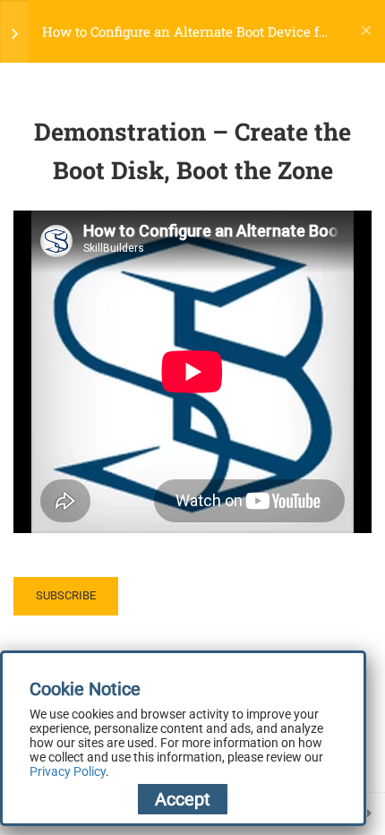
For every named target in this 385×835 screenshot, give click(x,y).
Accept (182, 799)
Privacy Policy (68, 771)
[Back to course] (366, 31)
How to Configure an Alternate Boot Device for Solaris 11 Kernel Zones (186, 32)
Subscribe (66, 595)
